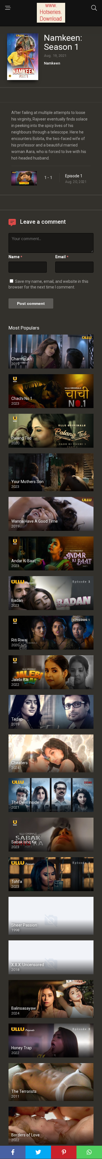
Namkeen (52, 63)
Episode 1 (73, 176)
